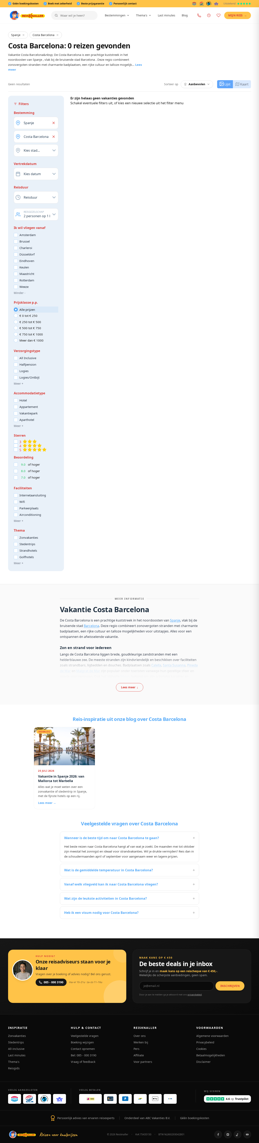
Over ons (140, 1036)
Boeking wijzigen (82, 1042)
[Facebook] (218, 1134)
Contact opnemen (83, 1049)
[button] (54, 123)
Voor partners (143, 1062)
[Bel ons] (199, 15)
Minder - (19, 293)
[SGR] (201, 3)
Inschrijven (230, 986)
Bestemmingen (115, 15)
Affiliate (139, 1055)
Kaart (244, 84)
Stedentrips (16, 1042)
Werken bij (141, 1042)
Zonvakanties (17, 1036)
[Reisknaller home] (27, 15)
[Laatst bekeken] (209, 15)
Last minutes (166, 15)
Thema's (141, 15)
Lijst (227, 84)
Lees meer (129, 687)
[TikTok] (237, 1134)
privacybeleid (195, 994)
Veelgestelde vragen (85, 1036)
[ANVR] (194, 3)
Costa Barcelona (43, 35)
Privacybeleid (205, 1042)
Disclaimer (203, 1062)
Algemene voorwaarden (212, 1036)
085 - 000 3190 (53, 982)
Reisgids (14, 1068)
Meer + (18, 383)
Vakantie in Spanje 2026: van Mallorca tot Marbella (61, 778)
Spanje (15, 35)
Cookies (201, 1049)
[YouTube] (247, 1134)
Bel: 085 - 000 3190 (83, 1055)
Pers (136, 1049)
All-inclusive (16, 1049)
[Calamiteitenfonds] (208, 3)
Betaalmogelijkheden (210, 1055)
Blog (185, 15)
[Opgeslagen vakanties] (218, 15)
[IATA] (216, 3)
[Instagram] (227, 1134)
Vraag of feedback (83, 1062)
